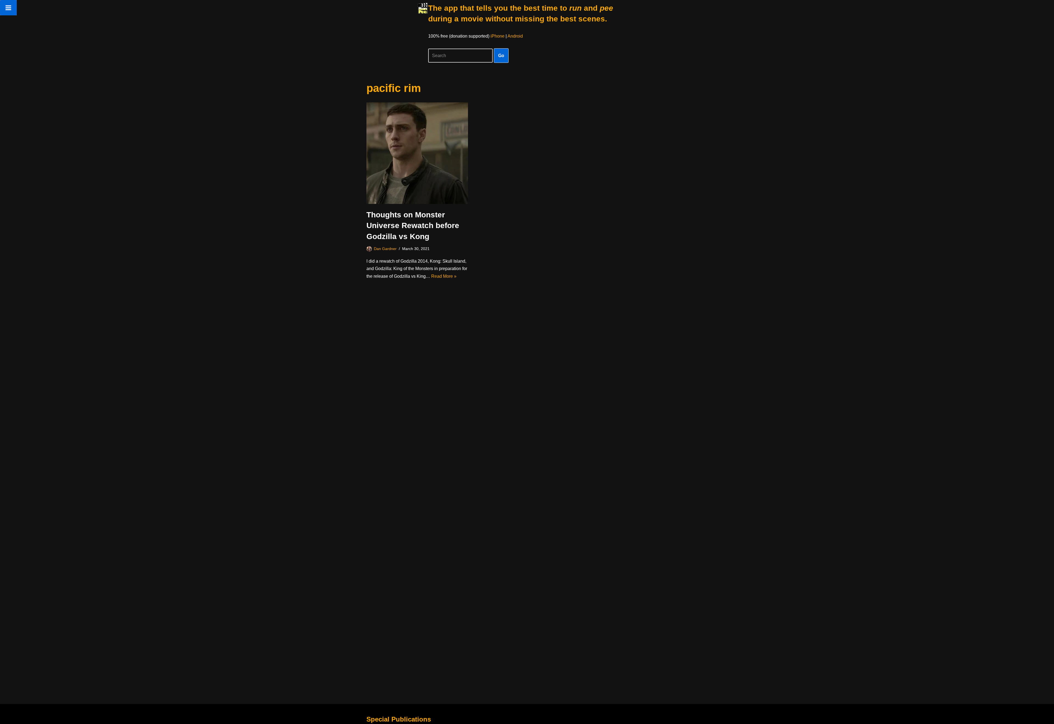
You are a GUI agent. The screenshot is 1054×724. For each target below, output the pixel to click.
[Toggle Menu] (8, 7)
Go (501, 55)
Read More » (443, 276)
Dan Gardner (385, 248)
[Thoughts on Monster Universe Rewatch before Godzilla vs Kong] (417, 153)
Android (515, 36)
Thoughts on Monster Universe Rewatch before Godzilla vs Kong (412, 225)
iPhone (497, 36)
